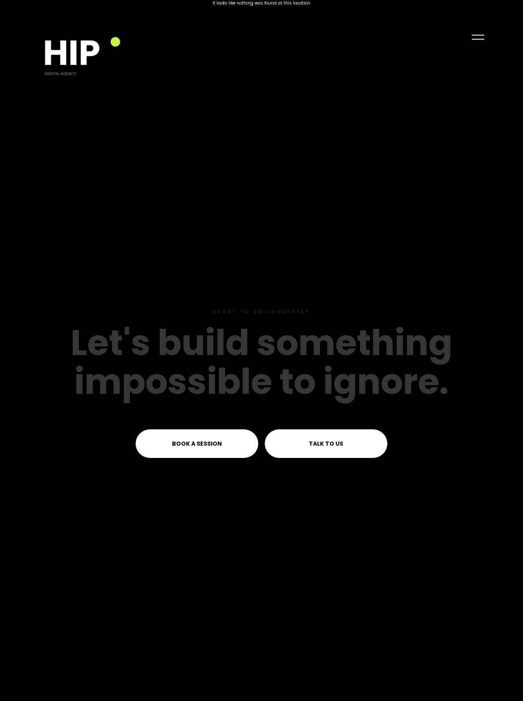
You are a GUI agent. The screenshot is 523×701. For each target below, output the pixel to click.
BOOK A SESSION (197, 444)
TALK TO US (326, 444)
